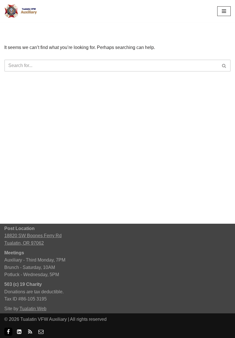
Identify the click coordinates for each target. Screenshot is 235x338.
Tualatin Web (32, 308)
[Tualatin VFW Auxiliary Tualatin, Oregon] (21, 11)
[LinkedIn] (19, 332)
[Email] (41, 332)
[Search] (224, 66)
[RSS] (30, 332)
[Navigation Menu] (224, 11)
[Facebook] (8, 332)
